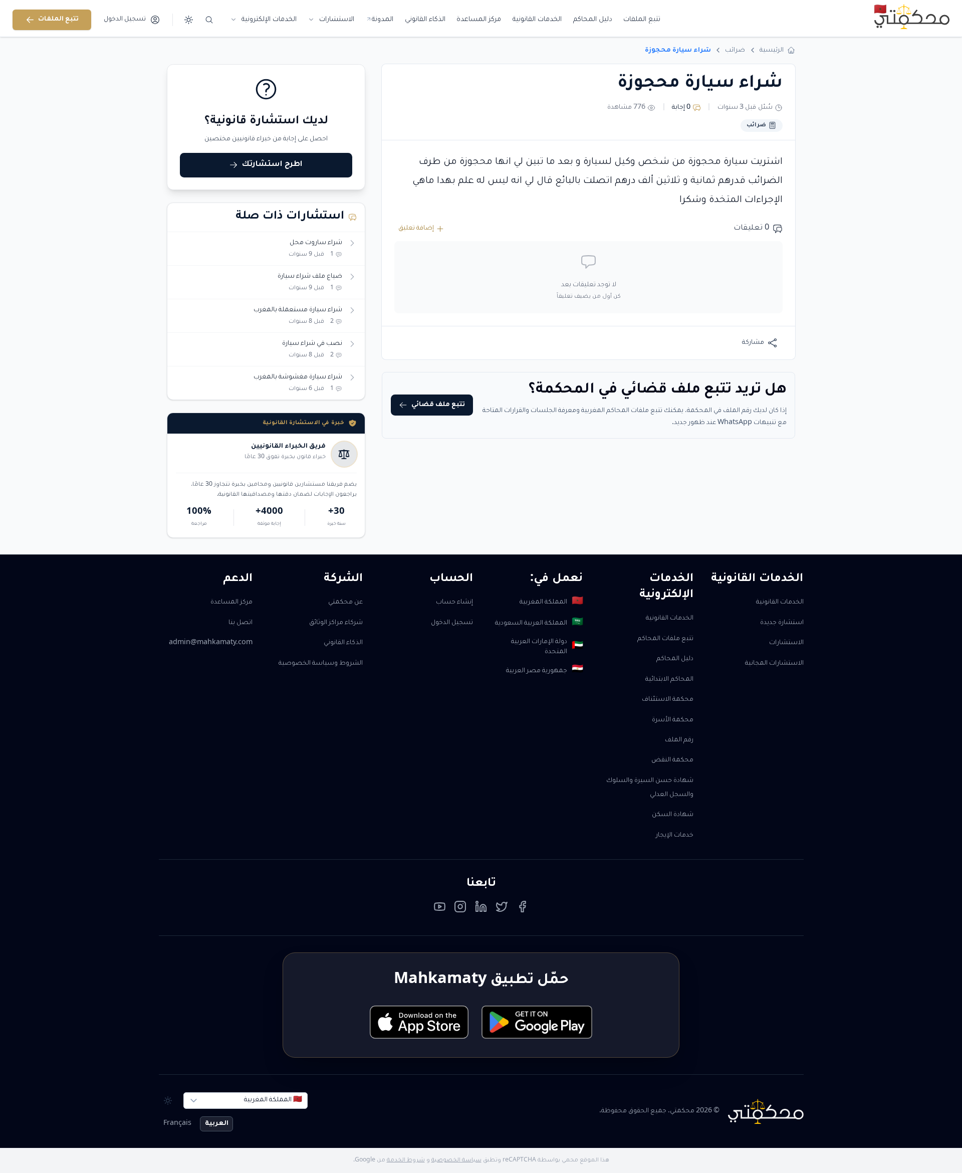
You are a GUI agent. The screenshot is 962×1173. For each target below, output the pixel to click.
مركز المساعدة (231, 602)
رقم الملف (679, 740)
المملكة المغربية (551, 602)
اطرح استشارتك (272, 164)
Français (177, 1123)
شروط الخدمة (406, 1160)
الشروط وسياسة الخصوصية (321, 663)
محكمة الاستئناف (667, 699)
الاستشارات (786, 643)
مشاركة (753, 342)
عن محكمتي (345, 602)
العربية (216, 1123)
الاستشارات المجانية (774, 663)
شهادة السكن (672, 815)
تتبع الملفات (58, 19)
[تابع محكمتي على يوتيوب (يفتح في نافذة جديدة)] (439, 909)
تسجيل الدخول (452, 623)
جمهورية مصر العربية (544, 670)
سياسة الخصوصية (456, 1160)
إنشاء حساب (454, 602)
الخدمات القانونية (780, 602)
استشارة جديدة (782, 623)
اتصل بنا (240, 623)
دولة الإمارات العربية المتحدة (547, 647)
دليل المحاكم (674, 659)
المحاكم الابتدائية (669, 679)
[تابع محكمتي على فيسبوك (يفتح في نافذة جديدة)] (522, 909)
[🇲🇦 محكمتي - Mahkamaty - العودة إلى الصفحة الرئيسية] (911, 16)
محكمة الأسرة (672, 720)
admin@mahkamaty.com (211, 643)
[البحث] (209, 20)
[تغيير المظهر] (188, 20)
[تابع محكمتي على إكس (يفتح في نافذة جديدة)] (502, 909)
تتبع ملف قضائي (438, 405)
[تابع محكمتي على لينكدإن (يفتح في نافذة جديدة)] (481, 909)
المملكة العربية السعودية (539, 623)
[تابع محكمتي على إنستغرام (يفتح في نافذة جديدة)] (460, 909)
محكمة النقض (672, 760)
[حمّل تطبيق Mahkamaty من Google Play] (537, 1022)
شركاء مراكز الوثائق (336, 623)
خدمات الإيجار (674, 835)
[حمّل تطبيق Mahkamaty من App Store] (418, 1022)
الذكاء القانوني (343, 643)
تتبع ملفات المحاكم (665, 639)
